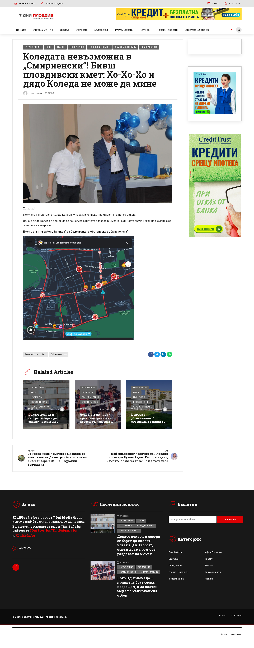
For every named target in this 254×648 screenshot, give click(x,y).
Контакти (237, 615)
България (101, 29)
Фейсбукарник (149, 47)
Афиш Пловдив (167, 29)
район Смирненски (59, 354)
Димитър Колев (31, 354)
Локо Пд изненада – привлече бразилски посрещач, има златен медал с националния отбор (97, 422)
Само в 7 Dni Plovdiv (125, 47)
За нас (222, 615)
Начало (21, 29)
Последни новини (99, 47)
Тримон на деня (213, 572)
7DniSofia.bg (25, 536)
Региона (82, 29)
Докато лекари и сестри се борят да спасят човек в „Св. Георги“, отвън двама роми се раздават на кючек (44, 423)
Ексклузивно (77, 47)
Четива (145, 29)
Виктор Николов (35, 93)
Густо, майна (124, 29)
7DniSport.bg (40, 530)
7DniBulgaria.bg (64, 530)
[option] (97, 153)
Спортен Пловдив (197, 29)
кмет (44, 354)
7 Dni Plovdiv (54, 409)
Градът (64, 29)
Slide (48, 47)
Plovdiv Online (43, 29)
